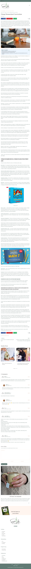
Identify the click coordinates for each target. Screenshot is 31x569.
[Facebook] (1, 1)
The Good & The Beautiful (5, 218)
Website (22, 461)
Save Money (16, 12)
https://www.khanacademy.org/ (19, 419)
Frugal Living (7, 12)
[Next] (29, 357)
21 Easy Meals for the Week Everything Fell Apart (7, 339)
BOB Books (2, 182)
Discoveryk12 (3, 268)
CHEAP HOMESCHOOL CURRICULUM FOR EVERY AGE (9, 51)
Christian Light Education (5, 213)
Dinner (3, 532)
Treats (3, 534)
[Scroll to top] (29, 566)
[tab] (14, 368)
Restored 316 (21, 567)
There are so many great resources (6, 59)
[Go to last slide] (1, 357)
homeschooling (11, 12)
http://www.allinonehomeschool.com (20, 380)
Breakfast (3, 531)
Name (2, 461)
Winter (3, 557)
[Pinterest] (17, 565)
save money (7, 335)
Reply (29, 408)
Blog (12, 564)
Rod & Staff (3, 165)
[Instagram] (3, 1)
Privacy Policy (16, 564)
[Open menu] (29, 5)
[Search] (29, 503)
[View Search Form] (29, 0)
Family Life (2, 12)
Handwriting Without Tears (5, 228)
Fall (2, 556)
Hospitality (3, 542)
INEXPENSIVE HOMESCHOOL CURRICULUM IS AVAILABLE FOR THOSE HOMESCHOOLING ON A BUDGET (14, 53)
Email (12, 461)
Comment (3, 450)
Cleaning (3, 543)
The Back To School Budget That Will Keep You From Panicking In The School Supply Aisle (23, 339)
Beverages (3, 533)
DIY (2, 541)
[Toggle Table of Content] (28, 50)
